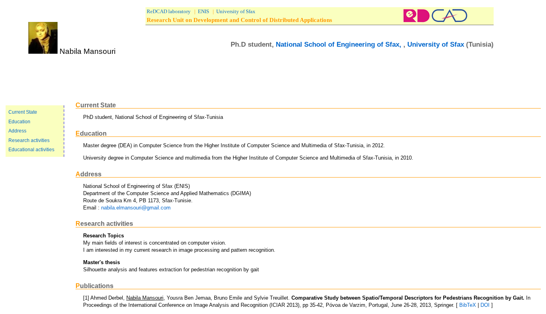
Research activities (29, 140)
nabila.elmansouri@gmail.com (136, 208)
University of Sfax (235, 11)
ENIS (203, 11)
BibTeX (468, 305)
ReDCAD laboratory (169, 11)
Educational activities (31, 149)
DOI (485, 305)
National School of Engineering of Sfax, (339, 44)
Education (19, 121)
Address (17, 130)
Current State (22, 112)
